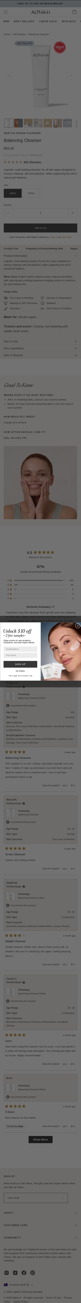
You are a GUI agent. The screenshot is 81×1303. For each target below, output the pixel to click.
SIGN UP (20, 664)
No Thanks (20, 671)
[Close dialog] (77, 626)
